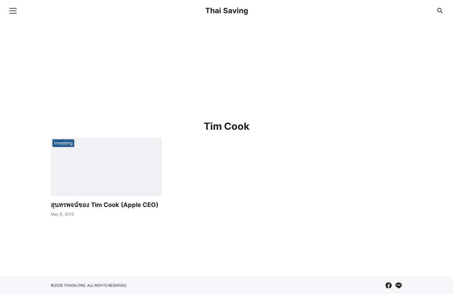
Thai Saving (226, 10)
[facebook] (388, 285)
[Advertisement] (236, 68)
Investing (63, 142)
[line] (398, 285)
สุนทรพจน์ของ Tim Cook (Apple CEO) (104, 205)
